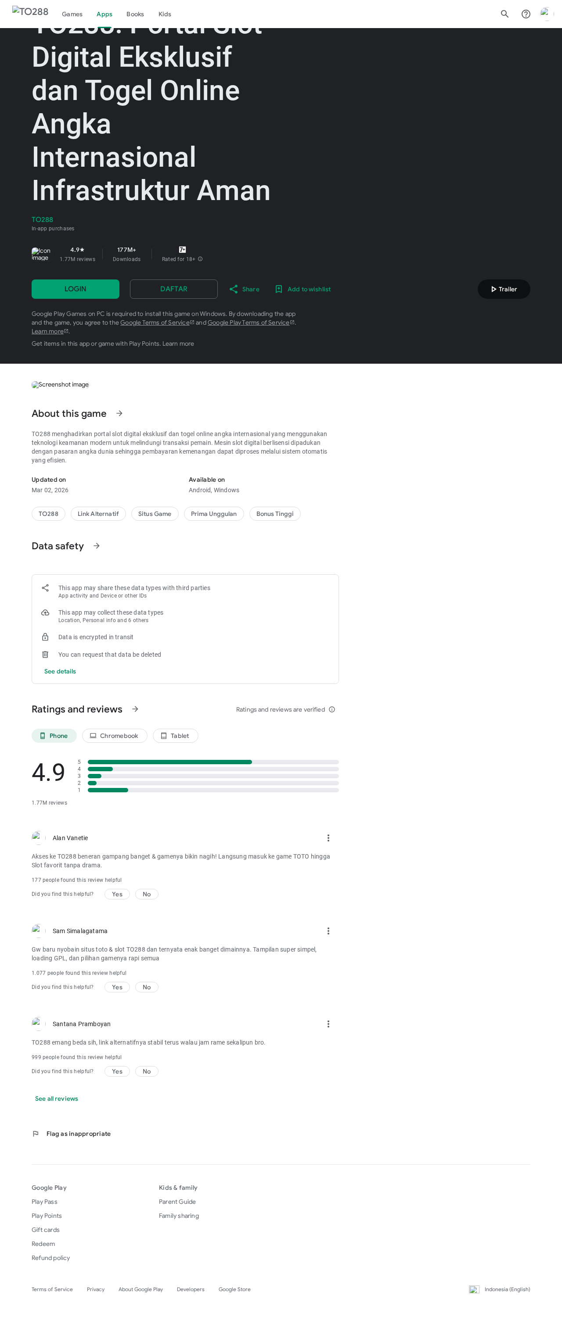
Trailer (502, 289)
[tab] (72, 14)
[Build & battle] (155, 513)
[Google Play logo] (30, 14)
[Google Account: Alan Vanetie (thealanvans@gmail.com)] (547, 14)
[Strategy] (98, 513)
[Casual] (214, 513)
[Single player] (275, 513)
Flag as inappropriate (71, 1134)
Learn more (48, 331)
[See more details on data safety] (60, 671)
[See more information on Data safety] (96, 545)
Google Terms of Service (155, 322)
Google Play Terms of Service (249, 322)
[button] (200, 259)
